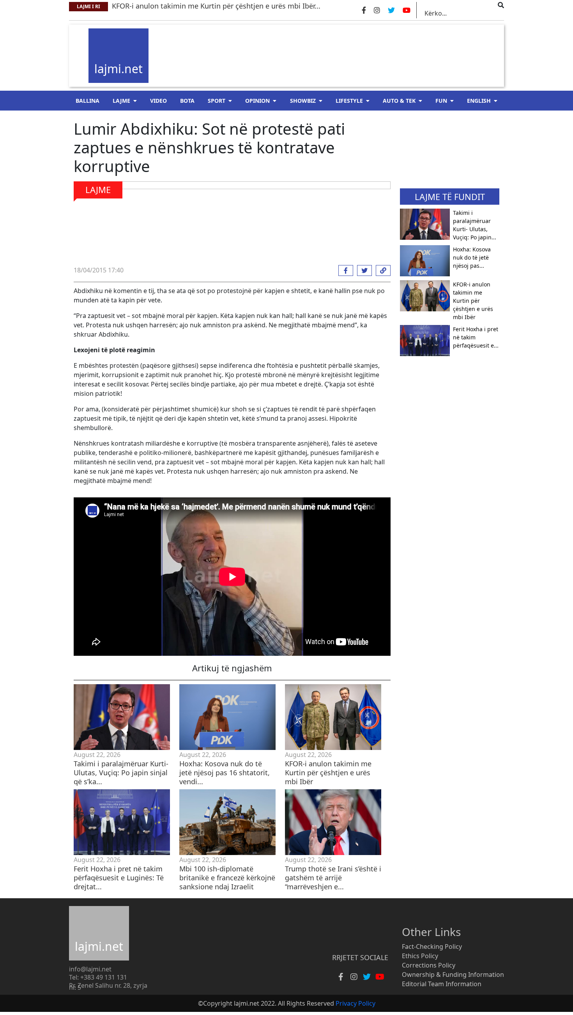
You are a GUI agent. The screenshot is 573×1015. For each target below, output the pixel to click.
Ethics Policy (420, 956)
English (479, 100)
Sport (216, 100)
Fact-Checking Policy (432, 946)
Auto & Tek (399, 100)
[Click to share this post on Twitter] (362, 270)
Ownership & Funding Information (453, 974)
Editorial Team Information (441, 984)
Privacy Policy (355, 1003)
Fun (441, 100)
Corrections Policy (428, 965)
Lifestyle (349, 100)
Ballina (87, 100)
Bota (187, 100)
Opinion (257, 100)
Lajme (121, 100)
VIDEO (158, 100)
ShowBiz (303, 100)
